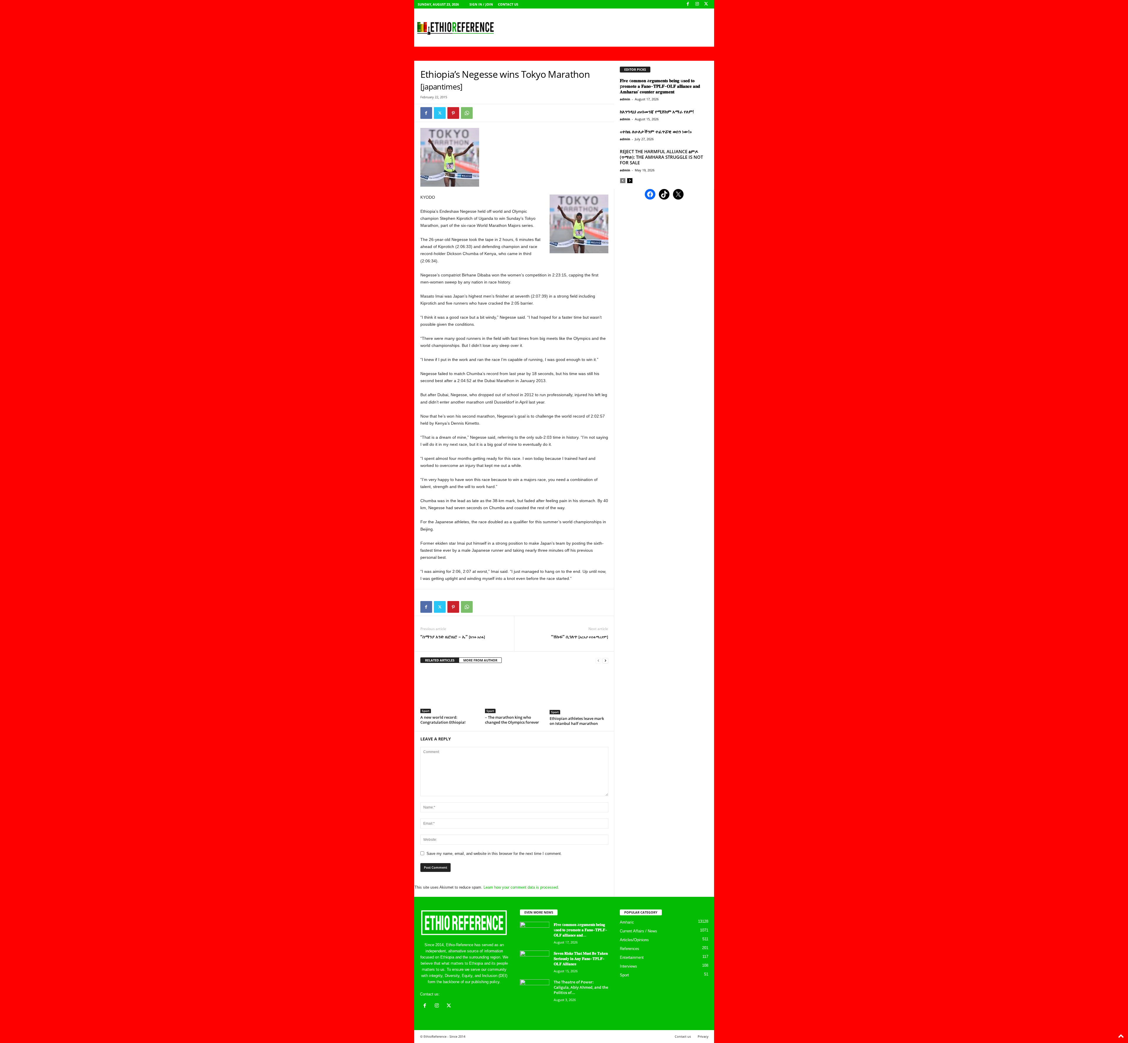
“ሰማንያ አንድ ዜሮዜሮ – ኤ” (452, 636)
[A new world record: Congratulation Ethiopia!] (449, 691)
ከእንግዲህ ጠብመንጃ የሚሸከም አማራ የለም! (657, 111)
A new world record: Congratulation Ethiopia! (443, 720)
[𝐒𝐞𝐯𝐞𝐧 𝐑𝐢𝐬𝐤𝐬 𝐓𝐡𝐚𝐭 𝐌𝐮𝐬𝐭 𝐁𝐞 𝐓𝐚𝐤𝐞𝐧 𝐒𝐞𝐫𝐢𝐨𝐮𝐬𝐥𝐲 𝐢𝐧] (534, 962)
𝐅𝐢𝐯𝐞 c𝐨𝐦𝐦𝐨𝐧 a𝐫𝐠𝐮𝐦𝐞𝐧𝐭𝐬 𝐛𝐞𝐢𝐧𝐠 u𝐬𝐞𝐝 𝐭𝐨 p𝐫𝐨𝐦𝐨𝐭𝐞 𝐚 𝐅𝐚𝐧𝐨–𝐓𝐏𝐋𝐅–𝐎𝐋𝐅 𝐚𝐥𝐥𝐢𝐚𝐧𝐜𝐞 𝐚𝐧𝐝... (580, 930)
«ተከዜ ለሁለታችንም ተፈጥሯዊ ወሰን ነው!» (656, 131)
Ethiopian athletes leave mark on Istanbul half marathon (577, 721)
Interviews (628, 966)
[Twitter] (440, 113)
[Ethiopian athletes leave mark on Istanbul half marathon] (579, 691)
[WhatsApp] (467, 113)
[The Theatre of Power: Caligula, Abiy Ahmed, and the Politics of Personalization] (534, 990)
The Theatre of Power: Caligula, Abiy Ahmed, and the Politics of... (581, 987)
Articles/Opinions (634, 940)
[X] (706, 4)
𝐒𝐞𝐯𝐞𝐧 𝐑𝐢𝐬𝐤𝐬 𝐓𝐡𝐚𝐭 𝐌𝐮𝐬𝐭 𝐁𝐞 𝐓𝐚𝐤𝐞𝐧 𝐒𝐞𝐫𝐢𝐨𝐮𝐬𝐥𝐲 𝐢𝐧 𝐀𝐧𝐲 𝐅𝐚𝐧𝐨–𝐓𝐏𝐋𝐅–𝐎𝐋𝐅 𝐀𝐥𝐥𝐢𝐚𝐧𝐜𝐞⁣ (581, 958)
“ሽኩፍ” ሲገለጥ (579, 636)
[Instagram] (697, 4)
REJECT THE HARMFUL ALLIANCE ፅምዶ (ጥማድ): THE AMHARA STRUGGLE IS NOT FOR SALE (661, 157)
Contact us (508, 4)
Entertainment (632, 957)
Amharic (627, 922)
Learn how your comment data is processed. (521, 887)
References (629, 948)
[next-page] (605, 660)
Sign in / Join (481, 4)
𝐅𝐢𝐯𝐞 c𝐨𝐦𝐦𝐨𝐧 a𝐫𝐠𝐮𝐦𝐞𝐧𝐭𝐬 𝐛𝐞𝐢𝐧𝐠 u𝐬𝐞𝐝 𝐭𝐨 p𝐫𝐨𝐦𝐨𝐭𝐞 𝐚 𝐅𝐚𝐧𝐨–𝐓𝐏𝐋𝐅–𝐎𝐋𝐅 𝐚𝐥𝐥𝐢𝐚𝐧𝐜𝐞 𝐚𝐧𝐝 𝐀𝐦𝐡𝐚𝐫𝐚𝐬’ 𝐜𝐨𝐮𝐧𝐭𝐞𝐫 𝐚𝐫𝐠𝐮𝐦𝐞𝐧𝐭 (660, 85)
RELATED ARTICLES (439, 660)
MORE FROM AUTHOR (480, 660)
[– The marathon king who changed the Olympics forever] (514, 691)
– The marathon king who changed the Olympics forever (512, 720)
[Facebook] (687, 4)
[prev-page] (598, 660)
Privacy (703, 1036)
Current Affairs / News (638, 931)
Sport (425, 711)
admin (625, 99)
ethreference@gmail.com (462, 994)
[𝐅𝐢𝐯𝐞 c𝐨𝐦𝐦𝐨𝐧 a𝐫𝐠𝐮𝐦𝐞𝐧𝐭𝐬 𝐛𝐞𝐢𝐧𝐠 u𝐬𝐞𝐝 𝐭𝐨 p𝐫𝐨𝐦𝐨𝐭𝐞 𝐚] (534, 933)
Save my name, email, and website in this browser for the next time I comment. (494, 853)
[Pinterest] (453, 113)
